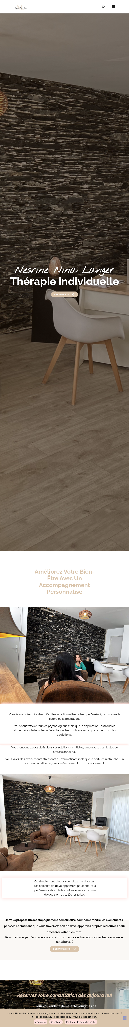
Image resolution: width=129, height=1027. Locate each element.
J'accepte (40, 1022)
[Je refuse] (124, 1018)
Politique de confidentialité (80, 1022)
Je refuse (56, 1022)
